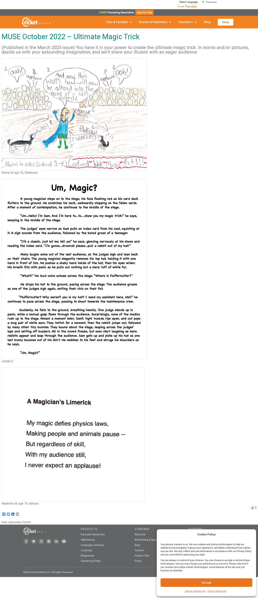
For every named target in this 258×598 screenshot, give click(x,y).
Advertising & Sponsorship (150, 539)
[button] (144, 12)
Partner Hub (142, 555)
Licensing (86, 550)
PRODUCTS (89, 529)
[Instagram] (41, 541)
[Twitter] (33, 541)
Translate (191, 6)
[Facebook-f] (26, 541)
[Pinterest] (49, 541)
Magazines (87, 555)
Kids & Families (117, 22)
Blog (207, 22)
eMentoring (88, 539)
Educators (186, 22)
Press (138, 560)
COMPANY (142, 529)
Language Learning (92, 545)
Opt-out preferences (195, 591)
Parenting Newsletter (117, 12)
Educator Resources (93, 534)
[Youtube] (64, 541)
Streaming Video (91, 560)
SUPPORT (195, 529)
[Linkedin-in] (56, 541)
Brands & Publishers (153, 22)
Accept (206, 582)
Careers (139, 550)
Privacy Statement (216, 591)
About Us (140, 534)
